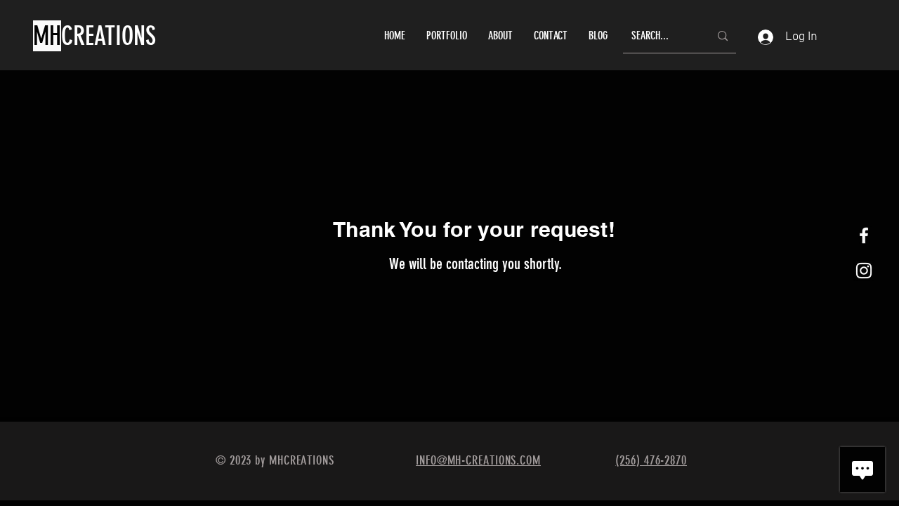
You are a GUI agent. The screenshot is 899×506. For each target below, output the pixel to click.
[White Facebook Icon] (863, 235)
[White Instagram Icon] (863, 270)
